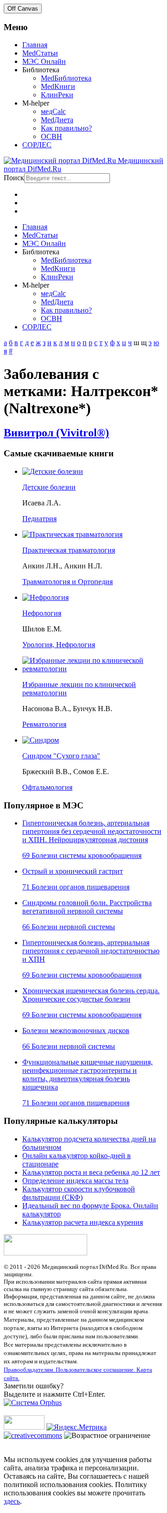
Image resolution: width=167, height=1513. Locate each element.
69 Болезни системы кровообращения (81, 855)
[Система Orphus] (33, 1402)
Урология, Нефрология (58, 645)
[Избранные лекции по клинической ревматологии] (92, 669)
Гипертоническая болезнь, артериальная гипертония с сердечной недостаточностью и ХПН (91, 951)
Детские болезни (49, 487)
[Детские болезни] (52, 471)
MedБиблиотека (66, 78)
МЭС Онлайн (44, 61)
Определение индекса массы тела (75, 1181)
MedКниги (58, 86)
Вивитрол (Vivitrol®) (56, 433)
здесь (12, 1501)
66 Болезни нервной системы (68, 927)
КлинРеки (57, 95)
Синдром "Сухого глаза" (61, 756)
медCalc (53, 111)
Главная (34, 45)
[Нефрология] (45, 597)
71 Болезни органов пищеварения (75, 887)
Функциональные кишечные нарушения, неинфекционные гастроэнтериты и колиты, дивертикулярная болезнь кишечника (87, 1074)
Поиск (14, 178)
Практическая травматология (68, 550)
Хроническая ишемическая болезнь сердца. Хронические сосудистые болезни (91, 995)
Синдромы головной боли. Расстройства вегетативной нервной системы (87, 907)
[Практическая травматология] (72, 534)
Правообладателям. (30, 1369)
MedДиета (57, 120)
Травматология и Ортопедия (67, 582)
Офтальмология (47, 787)
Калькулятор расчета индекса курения (82, 1222)
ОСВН (51, 136)
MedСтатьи (40, 53)
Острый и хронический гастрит (72, 871)
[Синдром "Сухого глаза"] (40, 740)
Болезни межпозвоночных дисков (75, 1030)
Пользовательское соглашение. (96, 1369)
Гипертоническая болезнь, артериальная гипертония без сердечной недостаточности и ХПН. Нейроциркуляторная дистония (91, 831)
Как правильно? (66, 128)
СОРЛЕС (36, 145)
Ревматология (44, 724)
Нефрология (41, 613)
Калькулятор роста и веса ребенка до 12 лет (91, 1172)
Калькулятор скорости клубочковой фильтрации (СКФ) (78, 1193)
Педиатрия (39, 519)
